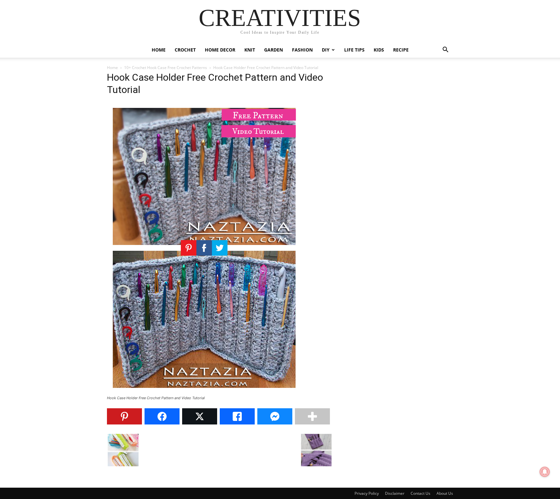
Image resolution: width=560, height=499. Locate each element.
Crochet (185, 50)
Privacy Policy (367, 493)
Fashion (302, 50)
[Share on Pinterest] (124, 416)
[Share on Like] (237, 416)
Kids (379, 50)
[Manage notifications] (545, 472)
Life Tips (354, 50)
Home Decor (220, 50)
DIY (326, 50)
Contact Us (420, 493)
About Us (445, 493)
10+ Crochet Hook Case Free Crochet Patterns (165, 67)
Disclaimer (394, 493)
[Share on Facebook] (162, 416)
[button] (445, 50)
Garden (273, 50)
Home (159, 50)
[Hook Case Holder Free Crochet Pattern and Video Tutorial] (204, 392)
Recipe (401, 50)
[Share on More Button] (312, 416)
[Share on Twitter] (199, 416)
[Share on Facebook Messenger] (274, 416)
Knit (249, 50)
